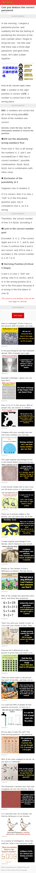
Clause (13, 870)
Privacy (18, 870)
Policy (9, 870)
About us (4, 870)
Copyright (24, 870)
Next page (18, 315)
